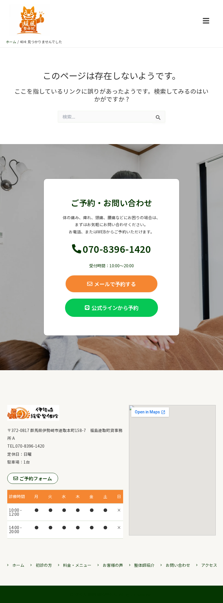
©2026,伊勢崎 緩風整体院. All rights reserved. (111, 594)
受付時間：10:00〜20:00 (111, 265)
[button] (206, 21)
